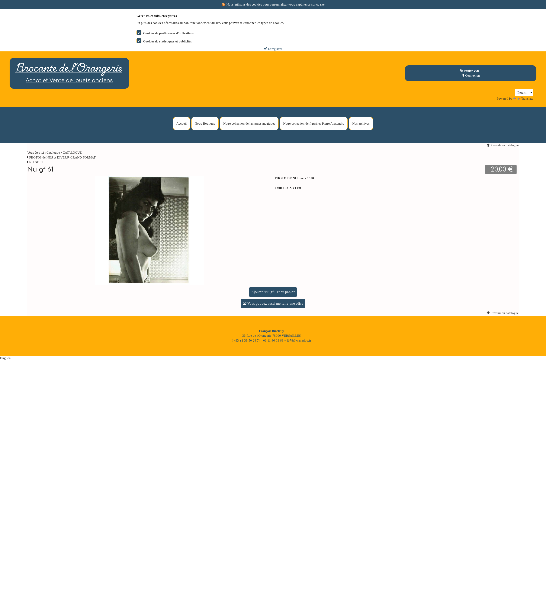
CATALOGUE (72, 152)
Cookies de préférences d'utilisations (168, 33)
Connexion (472, 75)
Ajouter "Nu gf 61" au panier (273, 292)
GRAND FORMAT (83, 157)
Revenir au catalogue (504, 145)
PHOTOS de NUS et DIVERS (48, 157)
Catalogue (53, 152)
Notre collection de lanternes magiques (249, 123)
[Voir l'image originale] (149, 230)
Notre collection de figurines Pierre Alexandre (313, 123)
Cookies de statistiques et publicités (167, 41)
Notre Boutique (205, 123)
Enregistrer (274, 49)
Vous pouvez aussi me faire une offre (275, 303)
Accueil (181, 123)
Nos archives (361, 123)
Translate (527, 98)
